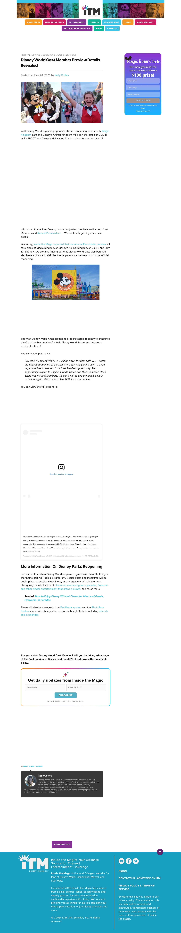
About (99, 28)
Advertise (112, 28)
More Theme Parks (54, 22)
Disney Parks (33, 22)
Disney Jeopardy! (145, 22)
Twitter (136, 861)
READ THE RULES (143, 111)
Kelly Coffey (62, 75)
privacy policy (126, 900)
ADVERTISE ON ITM (148, 878)
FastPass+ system (70, 607)
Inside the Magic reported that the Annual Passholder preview (70, 244)
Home (23, 55)
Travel (128, 22)
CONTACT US (127, 878)
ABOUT (123, 870)
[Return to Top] (160, 852)
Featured (94, 22)
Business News (111, 22)
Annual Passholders (48, 233)
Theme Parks (34, 55)
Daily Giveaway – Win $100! (77, 28)
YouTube (121, 861)
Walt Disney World (67, 55)
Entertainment (76, 22)
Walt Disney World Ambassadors (49, 556)
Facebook (129, 861)
